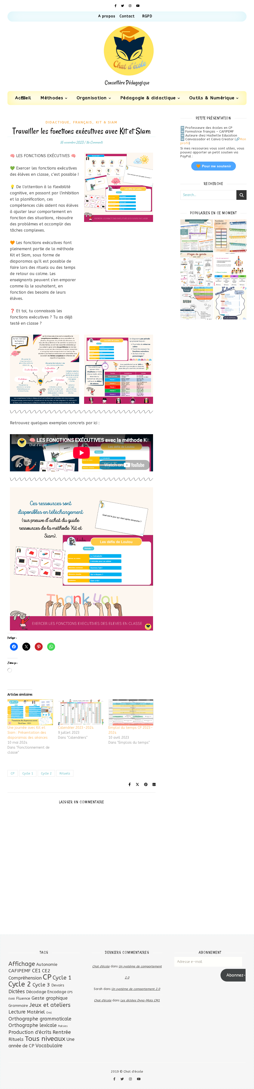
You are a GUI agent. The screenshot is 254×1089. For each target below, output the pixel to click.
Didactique (57, 122)
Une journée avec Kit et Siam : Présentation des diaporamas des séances (27, 733)
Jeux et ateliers (49, 1005)
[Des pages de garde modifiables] (196, 269)
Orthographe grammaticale (39, 1019)
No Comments (94, 142)
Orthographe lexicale (32, 1025)
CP (13, 773)
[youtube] (138, 5)
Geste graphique (50, 998)
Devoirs (57, 985)
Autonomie (46, 964)
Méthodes (51, 97)
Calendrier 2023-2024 (76, 728)
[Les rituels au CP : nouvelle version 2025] (230, 269)
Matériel (36, 1012)
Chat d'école (101, 966)
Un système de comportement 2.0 (135, 989)
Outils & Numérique (211, 97)
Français (82, 122)
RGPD (147, 16)
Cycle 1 (27, 773)
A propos (107, 16)
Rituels (65, 773)
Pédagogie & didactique (148, 97)
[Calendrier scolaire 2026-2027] (230, 235)
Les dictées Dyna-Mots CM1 (140, 1000)
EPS (70, 992)
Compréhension (25, 978)
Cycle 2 (46, 773)
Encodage (56, 991)
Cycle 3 (41, 985)
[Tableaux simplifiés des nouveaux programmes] (196, 235)
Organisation (92, 97)
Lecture (17, 1012)
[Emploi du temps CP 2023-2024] (131, 712)
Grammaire (18, 1005)
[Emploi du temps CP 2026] (196, 303)
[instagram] (130, 5)
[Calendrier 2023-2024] (81, 712)
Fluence (23, 998)
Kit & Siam (106, 122)
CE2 (46, 971)
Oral (49, 1012)
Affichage (21, 964)
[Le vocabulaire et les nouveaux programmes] (230, 303)
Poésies (63, 1026)
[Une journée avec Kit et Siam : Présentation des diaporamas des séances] (30, 712)
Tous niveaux (45, 1039)
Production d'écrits (29, 1032)
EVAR (11, 998)
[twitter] (123, 5)
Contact (127, 16)
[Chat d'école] (127, 56)
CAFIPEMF (19, 971)
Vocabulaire (49, 1046)
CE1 (36, 971)
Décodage (36, 991)
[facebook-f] (116, 5)
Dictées (16, 991)
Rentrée (62, 1032)
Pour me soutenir (213, 166)
